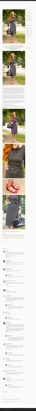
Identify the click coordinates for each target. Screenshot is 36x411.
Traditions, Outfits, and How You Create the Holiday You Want (29, 20)
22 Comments (19, 50)
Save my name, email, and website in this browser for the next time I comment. (12, 399)
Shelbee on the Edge (9, 322)
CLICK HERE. (17, 105)
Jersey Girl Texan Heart (19, 236)
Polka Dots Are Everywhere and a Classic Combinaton (29, 29)
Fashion (12, 50)
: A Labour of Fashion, (14, 237)
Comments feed (28, 47)
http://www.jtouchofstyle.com (9, 349)
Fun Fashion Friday (17, 238)
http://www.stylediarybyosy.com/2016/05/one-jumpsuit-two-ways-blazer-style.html (15, 381)
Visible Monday (8, 234)
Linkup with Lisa (14, 235)
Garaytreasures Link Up (20, 235)
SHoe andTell (21, 234)
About (23, 409)
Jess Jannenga (15, 50)
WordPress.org (28, 48)
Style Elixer (13, 238)
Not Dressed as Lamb (17, 234)
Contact (26, 409)
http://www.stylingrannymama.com (10, 301)
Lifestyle (32, 409)
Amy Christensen (8, 295)
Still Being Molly (12, 234)
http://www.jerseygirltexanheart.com (10, 271)
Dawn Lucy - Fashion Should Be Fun (10, 280)
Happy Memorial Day (28, 14)
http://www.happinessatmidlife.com (10, 265)
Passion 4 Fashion (9, 238)
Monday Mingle (10, 235)
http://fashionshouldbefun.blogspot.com (10, 286)
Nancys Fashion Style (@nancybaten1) (11, 370)
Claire (7, 289)
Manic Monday (6, 235)
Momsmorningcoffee (8, 237)
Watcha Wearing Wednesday (12, 236)
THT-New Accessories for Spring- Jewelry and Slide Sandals (29, 26)
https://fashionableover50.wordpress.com (10, 257)
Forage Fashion (22, 238)
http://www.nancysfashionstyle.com (10, 374)
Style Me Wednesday (6, 236)
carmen (7, 250)
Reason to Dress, (19, 237)
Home (21, 409)
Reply (10, 251)
